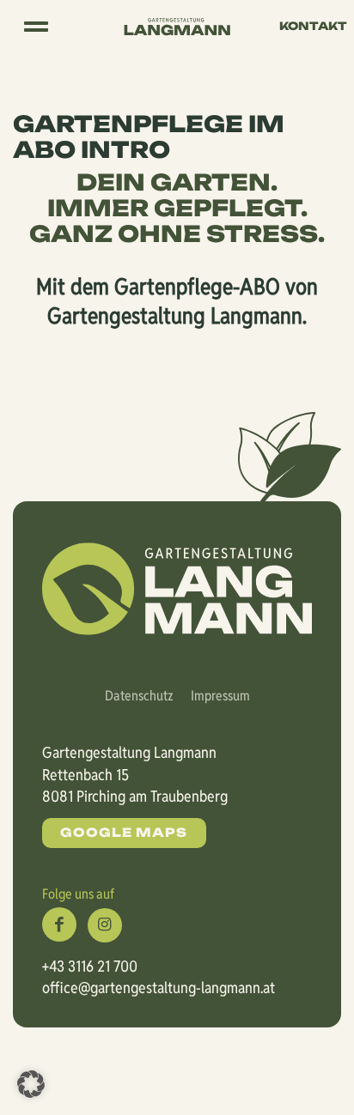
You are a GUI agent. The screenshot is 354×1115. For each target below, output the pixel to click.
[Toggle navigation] (36, 26)
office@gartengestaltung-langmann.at (158, 987)
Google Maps (123, 832)
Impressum (220, 696)
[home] (177, 25)
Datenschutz (139, 696)
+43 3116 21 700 (89, 966)
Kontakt (313, 26)
